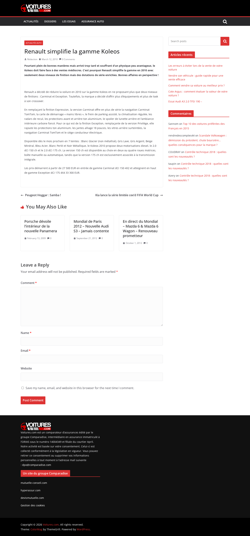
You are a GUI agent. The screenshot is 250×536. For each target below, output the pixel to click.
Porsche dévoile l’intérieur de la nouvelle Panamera (40, 226)
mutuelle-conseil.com (34, 483)
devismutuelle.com (32, 498)
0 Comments (68, 59)
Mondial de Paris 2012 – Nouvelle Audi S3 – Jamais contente (91, 226)
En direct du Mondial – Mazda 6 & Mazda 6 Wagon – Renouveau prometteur (140, 228)
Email (26, 351)
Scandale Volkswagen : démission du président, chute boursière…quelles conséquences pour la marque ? (197, 140)
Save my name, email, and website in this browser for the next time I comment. (80, 388)
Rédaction (32, 59)
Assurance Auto (92, 21)
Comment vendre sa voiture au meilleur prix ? (196, 85)
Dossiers (50, 21)
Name (26, 333)
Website (26, 368)
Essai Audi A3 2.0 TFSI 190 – (185, 101)
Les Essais (69, 21)
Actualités (31, 21)
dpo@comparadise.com (36, 465)
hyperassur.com (30, 490)
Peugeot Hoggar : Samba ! (43, 195)
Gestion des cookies (33, 505)
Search (225, 41)
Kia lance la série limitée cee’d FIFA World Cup (126, 195)
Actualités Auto (34, 43)
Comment (29, 283)
